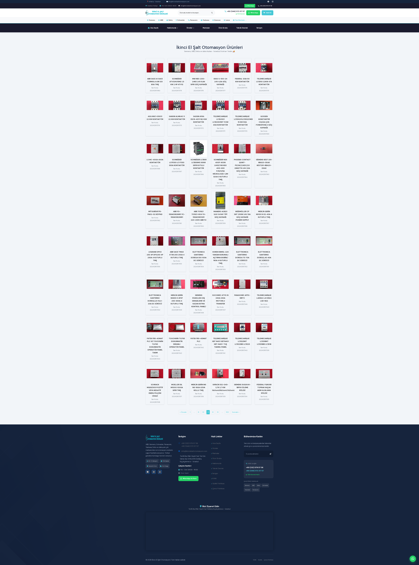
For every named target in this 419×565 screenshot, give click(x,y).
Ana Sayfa (154, 28)
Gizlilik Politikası (218, 483)
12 (213, 412)
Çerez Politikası (218, 488)
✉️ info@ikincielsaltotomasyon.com (177, 2)
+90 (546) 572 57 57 (236, 11)
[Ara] (212, 12)
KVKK (214, 478)
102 (227, 412)
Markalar (206, 28)
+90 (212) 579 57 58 (266, 6)
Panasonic (193, 20)
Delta (171, 20)
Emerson (217, 20)
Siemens (152, 20)
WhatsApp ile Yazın (190, 478)
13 (217, 412)
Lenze (228, 20)
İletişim (259, 28)
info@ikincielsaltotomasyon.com (190, 6)
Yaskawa (206, 20)
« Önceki (183, 412)
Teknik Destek (242, 28)
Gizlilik (260, 560)
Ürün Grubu (223, 28)
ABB (161, 20)
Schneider (181, 20)
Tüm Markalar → (241, 20)
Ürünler (189, 28)
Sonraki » (235, 412)
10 (203, 412)
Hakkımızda (171, 28)
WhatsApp (250, 6)
